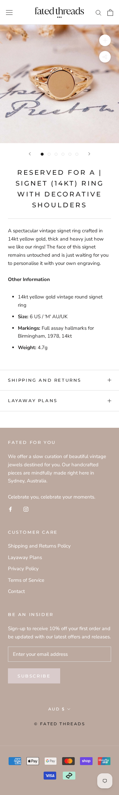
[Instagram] (25, 509)
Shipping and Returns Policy (39, 546)
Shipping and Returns (44, 380)
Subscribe (34, 676)
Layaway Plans (33, 400)
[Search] (98, 12)
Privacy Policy (23, 568)
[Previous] (30, 153)
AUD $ (56, 708)
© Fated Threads (59, 723)
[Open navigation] (9, 12)
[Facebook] (10, 509)
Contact (16, 591)
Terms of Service (26, 580)
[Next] (89, 153)
